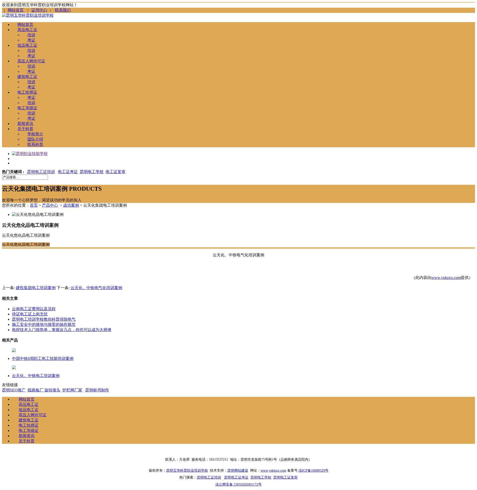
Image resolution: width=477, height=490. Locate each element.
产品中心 (50, 205)
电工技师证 (27, 92)
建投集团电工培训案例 (36, 288)
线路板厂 (35, 390)
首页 (34, 205)
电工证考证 (68, 172)
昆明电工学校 (92, 172)
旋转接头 (52, 390)
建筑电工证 (27, 77)
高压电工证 (27, 30)
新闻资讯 (25, 123)
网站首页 (16, 10)
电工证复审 (115, 172)
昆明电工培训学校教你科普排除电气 (44, 319)
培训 (31, 35)
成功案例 (71, 205)
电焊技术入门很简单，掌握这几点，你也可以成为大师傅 (61, 330)
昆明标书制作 (97, 390)
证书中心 (39, 10)
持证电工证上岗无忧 (30, 314)
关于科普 (25, 129)
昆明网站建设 (237, 470)
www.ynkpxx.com (446, 277)
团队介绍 (35, 139)
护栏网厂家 (72, 390)
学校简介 (35, 134)
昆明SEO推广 (14, 390)
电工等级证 (27, 108)
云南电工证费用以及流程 (34, 309)
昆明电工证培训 (41, 172)
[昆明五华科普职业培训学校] (28, 15)
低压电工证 (27, 45)
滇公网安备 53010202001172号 (238, 484)
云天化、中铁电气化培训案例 (96, 288)
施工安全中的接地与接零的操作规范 (44, 324)
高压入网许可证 (31, 61)
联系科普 (35, 144)
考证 (31, 40)
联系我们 (63, 10)
